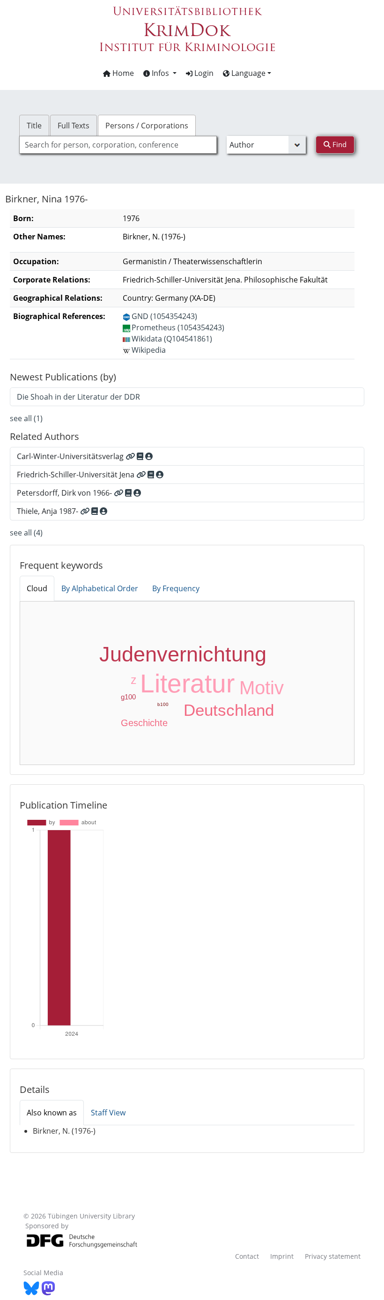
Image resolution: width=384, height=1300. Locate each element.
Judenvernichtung (182, 654)
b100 (163, 704)
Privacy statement (333, 1256)
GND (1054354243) (164, 316)
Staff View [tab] (108, 1112)
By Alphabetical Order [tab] (99, 588)
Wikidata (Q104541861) (172, 339)
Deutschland (229, 710)
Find (339, 144)
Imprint (282, 1256)
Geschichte (144, 723)
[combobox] (118, 145)
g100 (128, 697)
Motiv (261, 687)
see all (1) (26, 418)
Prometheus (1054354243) (178, 327)
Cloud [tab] (37, 588)
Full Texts (73, 125)
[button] (160, 73)
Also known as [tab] (52, 1112)
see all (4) (26, 532)
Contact (247, 1256)
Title (34, 125)
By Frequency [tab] (175, 588)
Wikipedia (149, 350)
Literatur (187, 683)
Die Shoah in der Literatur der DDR (78, 397)
